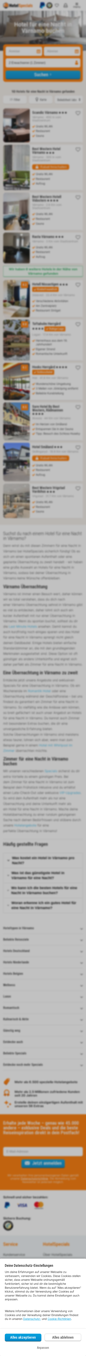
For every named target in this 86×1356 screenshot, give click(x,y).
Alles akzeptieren (23, 1337)
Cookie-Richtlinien (59, 1318)
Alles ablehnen (63, 1337)
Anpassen (43, 1348)
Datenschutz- (32, 1318)
